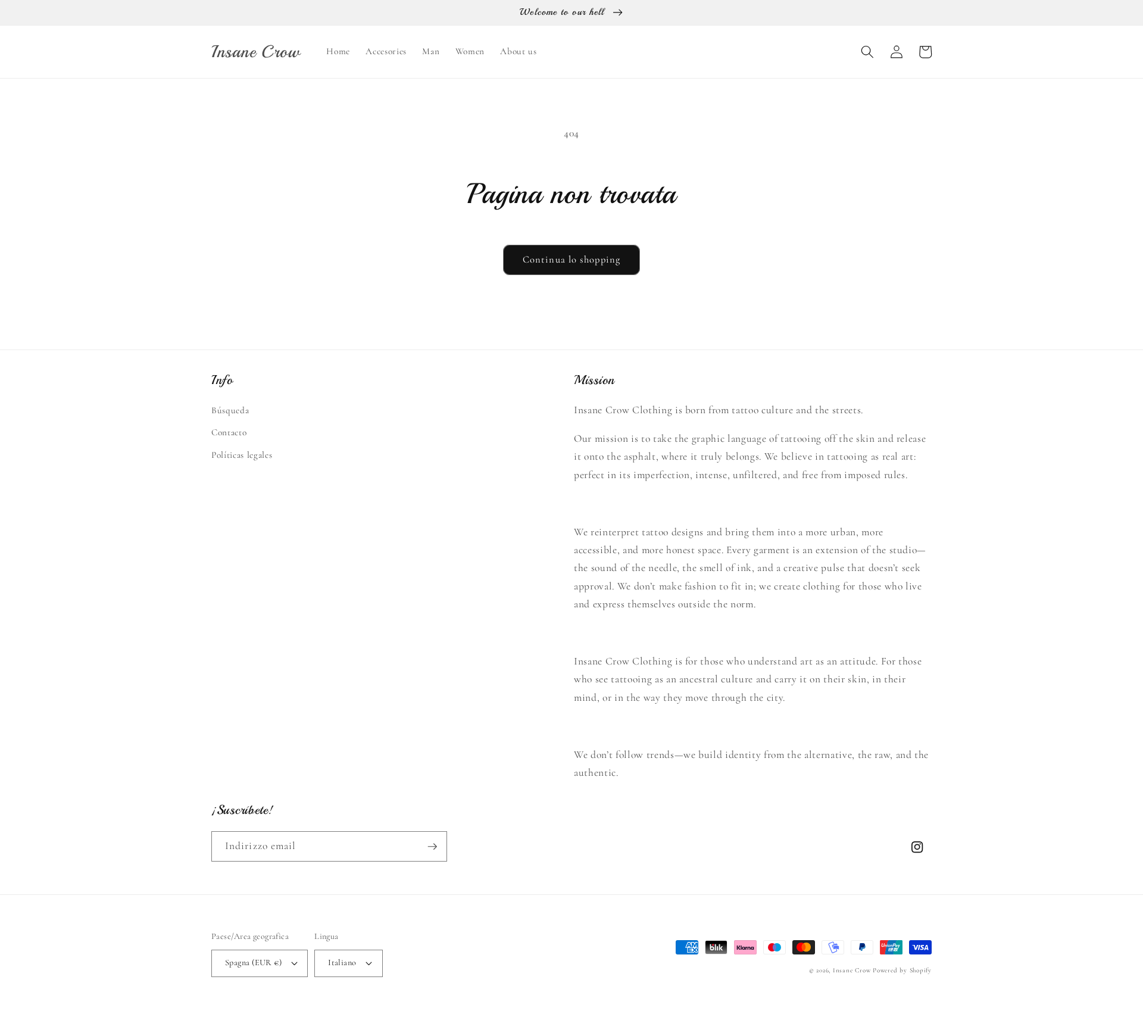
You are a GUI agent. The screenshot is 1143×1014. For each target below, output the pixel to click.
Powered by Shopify (902, 970)
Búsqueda (230, 410)
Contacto (228, 432)
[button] (867, 52)
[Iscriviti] (432, 846)
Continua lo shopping (571, 260)
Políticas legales (241, 455)
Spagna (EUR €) (253, 962)
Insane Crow (851, 970)
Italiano (342, 962)
